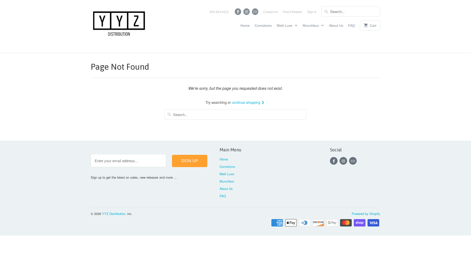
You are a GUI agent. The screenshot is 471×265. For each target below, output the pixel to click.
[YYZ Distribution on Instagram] (246, 11)
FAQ (351, 25)
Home (245, 25)
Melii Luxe (285, 25)
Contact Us (270, 12)
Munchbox (311, 25)
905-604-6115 (219, 12)
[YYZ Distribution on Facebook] (238, 11)
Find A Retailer (292, 12)
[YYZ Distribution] (119, 26)
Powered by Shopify (366, 213)
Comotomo (263, 25)
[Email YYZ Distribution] (255, 11)
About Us (336, 25)
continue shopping (246, 102)
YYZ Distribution (113, 213)
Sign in (311, 12)
